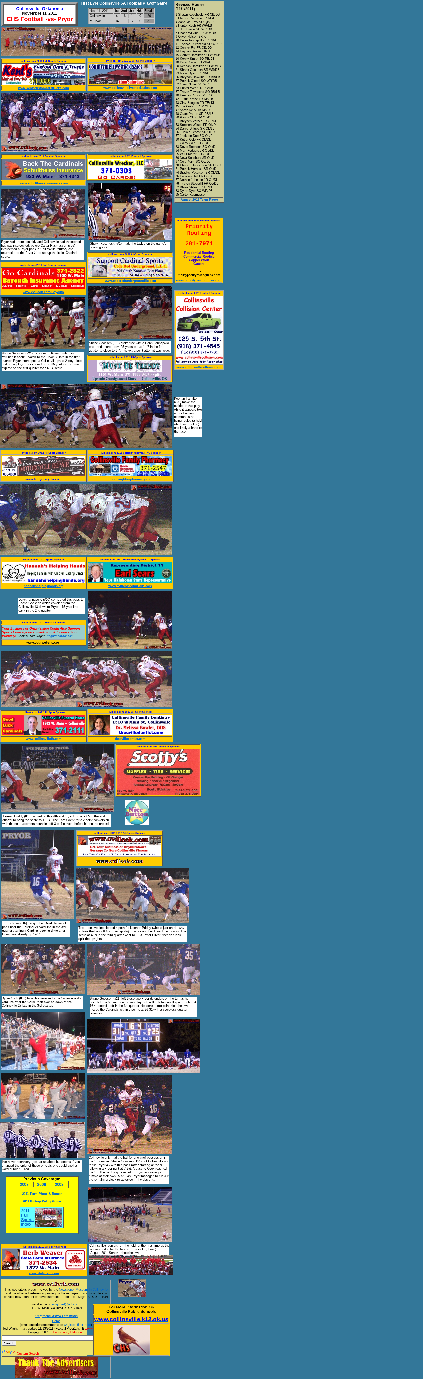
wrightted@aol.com (65, 1304)
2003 (59, 1184)
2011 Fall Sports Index (27, 1217)
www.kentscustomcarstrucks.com (43, 88)
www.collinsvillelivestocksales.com (130, 88)
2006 (41, 1184)
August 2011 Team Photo (199, 199)
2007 (24, 1184)
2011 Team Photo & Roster (42, 1194)
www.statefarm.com (44, 1273)
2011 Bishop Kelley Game (42, 1201)
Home (56, 1321)
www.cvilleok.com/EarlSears (130, 586)
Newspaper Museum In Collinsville (83, 1289)
